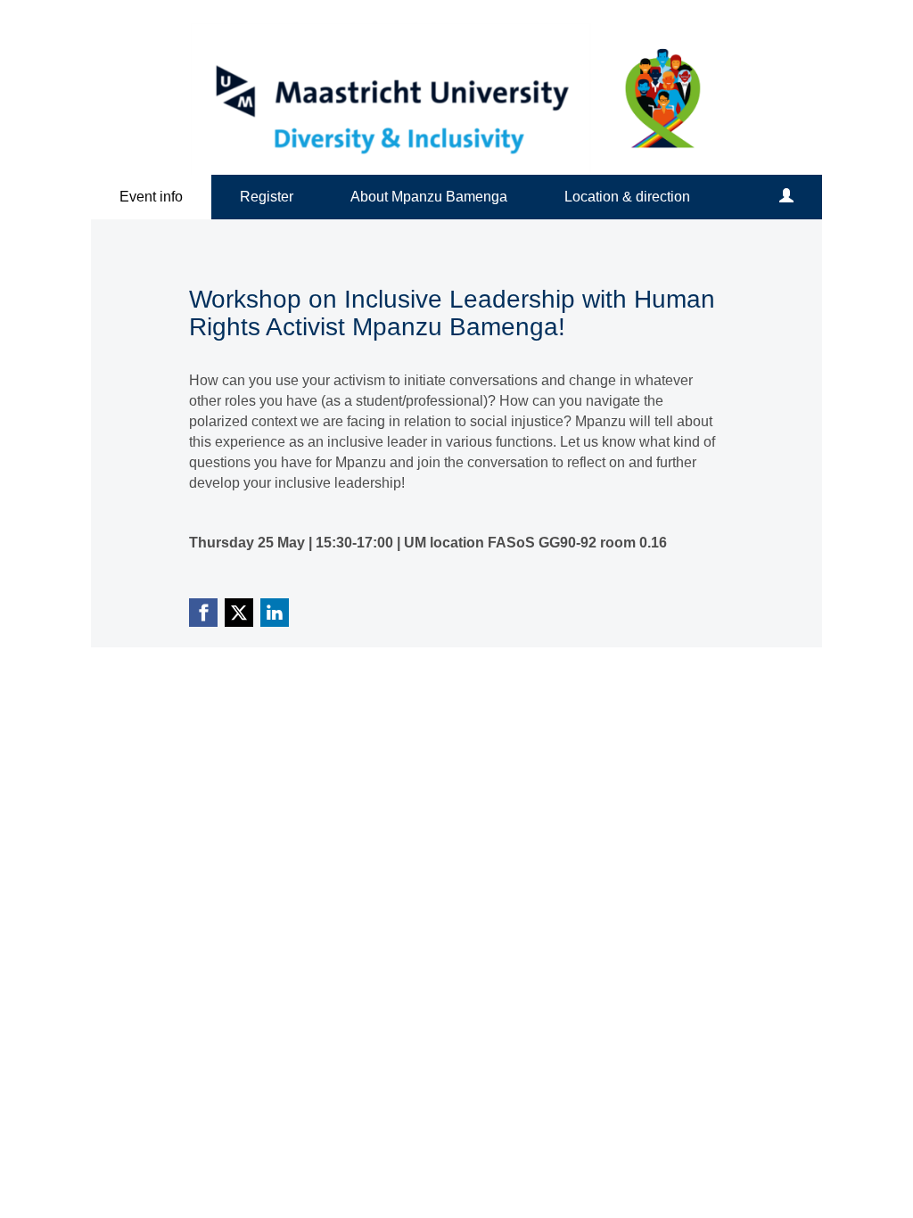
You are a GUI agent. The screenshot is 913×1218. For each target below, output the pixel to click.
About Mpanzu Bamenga (428, 196)
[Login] (786, 197)
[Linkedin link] (274, 612)
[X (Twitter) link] (239, 612)
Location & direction (627, 196)
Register (266, 196)
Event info (151, 196)
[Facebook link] (203, 612)
